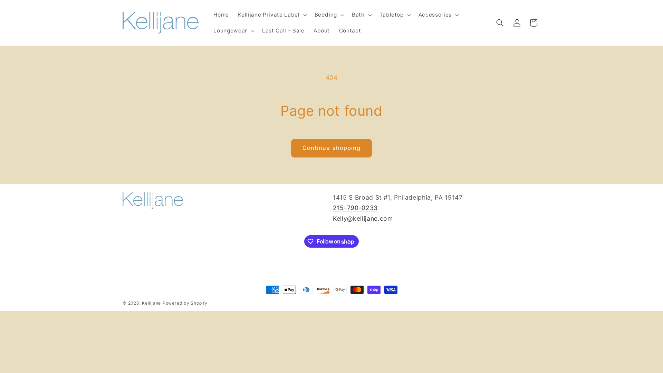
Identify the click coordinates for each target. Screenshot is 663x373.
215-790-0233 (355, 207)
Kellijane (151, 303)
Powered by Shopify (185, 303)
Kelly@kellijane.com (363, 218)
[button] (271, 15)
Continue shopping (331, 147)
